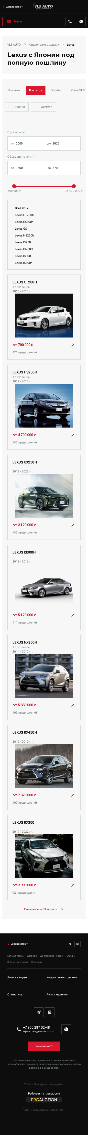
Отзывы (70, 955)
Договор (32, 955)
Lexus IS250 (23, 242)
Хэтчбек (56, 90)
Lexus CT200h (24, 215)
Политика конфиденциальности (44, 1109)
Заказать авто (44, 1046)
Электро (46, 107)
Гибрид (20, 107)
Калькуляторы (15, 955)
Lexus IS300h (24, 263)
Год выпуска (15, 132)
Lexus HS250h (24, 235)
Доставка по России (51, 955)
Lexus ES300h (24, 222)
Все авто (14, 90)
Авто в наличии (57, 994)
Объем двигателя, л (20, 156)
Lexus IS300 (23, 256)
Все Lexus (35, 90)
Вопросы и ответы (17, 962)
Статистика (14, 994)
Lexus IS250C (24, 249)
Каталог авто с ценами (61, 977)
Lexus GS (21, 228)
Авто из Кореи (17, 977)
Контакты (36, 962)
